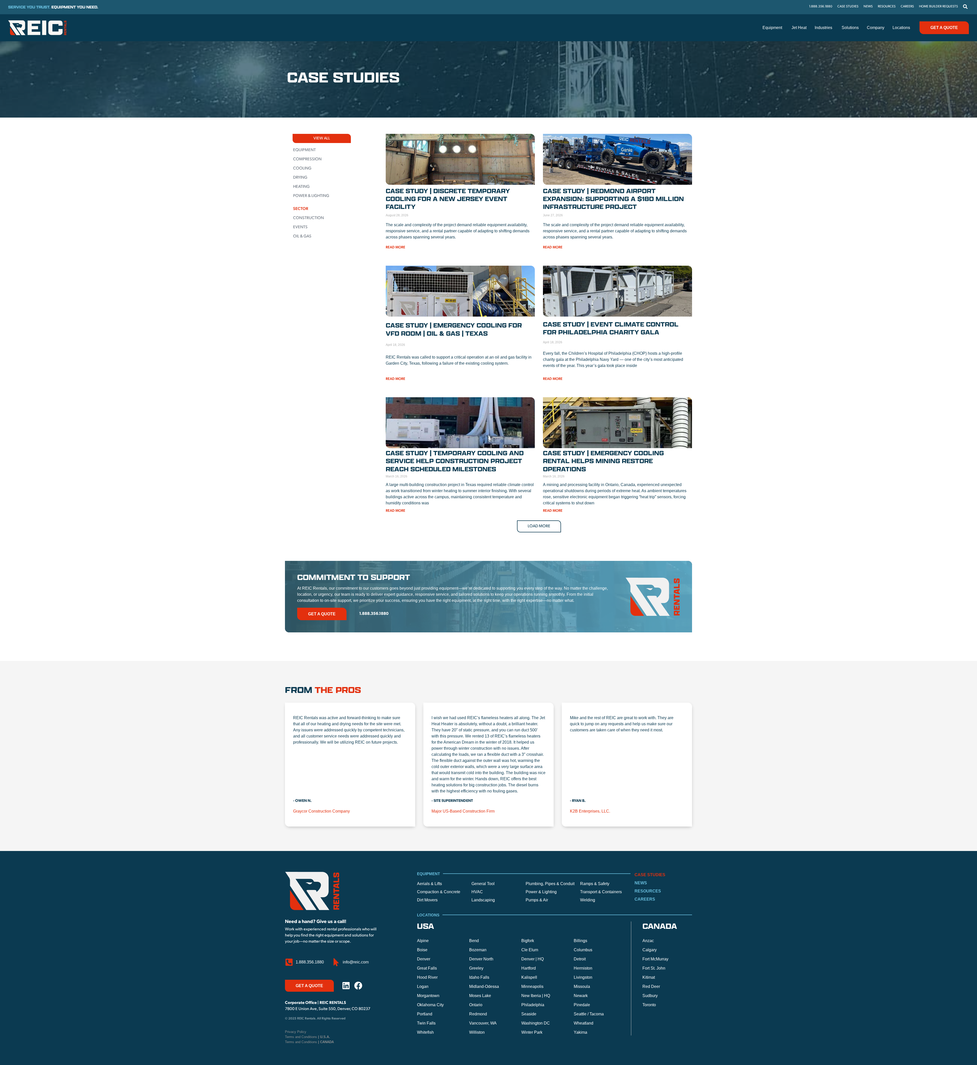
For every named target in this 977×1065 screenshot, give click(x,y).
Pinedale (582, 1005)
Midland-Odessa (484, 986)
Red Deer (651, 986)
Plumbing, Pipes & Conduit (550, 884)
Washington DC (535, 1023)
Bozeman (477, 950)
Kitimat (648, 977)
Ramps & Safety (594, 884)
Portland (424, 1014)
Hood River (427, 977)
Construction (308, 218)
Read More (395, 247)
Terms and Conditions (307, 1037)
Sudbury (650, 995)
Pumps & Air (537, 900)
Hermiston (583, 968)
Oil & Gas (302, 236)
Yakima (580, 1032)
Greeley (476, 968)
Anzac (648, 941)
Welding (587, 900)
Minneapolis (532, 986)
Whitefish (425, 1032)
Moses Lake (480, 995)
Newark (581, 995)
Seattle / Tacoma (589, 1014)
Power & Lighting (311, 196)
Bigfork (527, 941)
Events (300, 227)
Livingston (583, 977)
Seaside (528, 1014)
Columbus (583, 950)
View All (321, 138)
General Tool (483, 884)
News (641, 883)
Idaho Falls (479, 977)
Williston (477, 1032)
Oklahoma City (430, 1005)
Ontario (475, 1005)
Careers (645, 899)
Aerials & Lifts (429, 884)
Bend (474, 941)
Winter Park (531, 1032)
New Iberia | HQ (535, 995)
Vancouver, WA (483, 1023)
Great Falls (427, 968)
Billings (580, 941)
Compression (307, 159)
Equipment (304, 150)
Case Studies (650, 875)
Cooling (302, 168)
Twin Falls (426, 1023)
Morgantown (428, 995)
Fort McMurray (655, 959)
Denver (423, 959)
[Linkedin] (346, 986)
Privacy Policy (295, 1032)
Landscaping (483, 900)
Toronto (649, 1005)
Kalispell (529, 977)
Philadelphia (532, 1005)
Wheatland (583, 1023)
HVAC (477, 892)
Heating (301, 187)
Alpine (423, 941)
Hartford (528, 968)
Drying (300, 178)
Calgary (649, 950)
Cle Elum (529, 950)
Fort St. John (653, 968)
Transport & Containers (601, 892)
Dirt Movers (427, 900)
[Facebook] (358, 986)
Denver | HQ (532, 959)
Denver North (481, 959)
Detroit (580, 959)
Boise (422, 950)
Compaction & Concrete (438, 892)
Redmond (478, 1014)
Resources (648, 891)
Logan (422, 986)
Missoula (582, 986)
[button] (539, 526)
